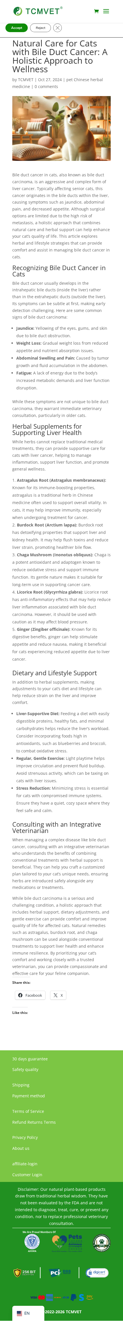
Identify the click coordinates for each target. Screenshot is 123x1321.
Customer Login (27, 1174)
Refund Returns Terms (34, 1122)
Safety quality (25, 1069)
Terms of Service (28, 1111)
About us (20, 1148)
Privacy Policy (25, 1137)
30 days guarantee (30, 1059)
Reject (40, 28)
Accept (16, 28)
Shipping (20, 1085)
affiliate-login (24, 1163)
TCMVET (25, 79)
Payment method (28, 1095)
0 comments (46, 86)
